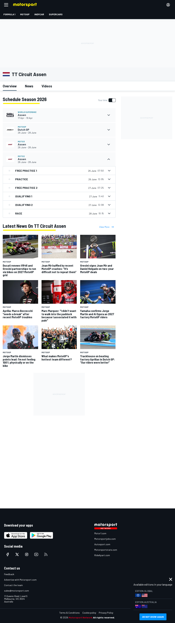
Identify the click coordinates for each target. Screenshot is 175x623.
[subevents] (108, 115)
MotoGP (22, 127)
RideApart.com (102, 555)
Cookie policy (89, 612)
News (29, 86)
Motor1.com (100, 533)
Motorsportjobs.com (105, 538)
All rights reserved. (104, 617)
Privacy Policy (106, 612)
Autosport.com (102, 544)
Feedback (9, 574)
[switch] (107, 100)
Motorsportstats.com (105, 549)
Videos (47, 86)
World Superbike (27, 112)
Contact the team (13, 585)
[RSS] (45, 554)
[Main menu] (6, 5)
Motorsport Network (80, 617)
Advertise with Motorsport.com (20, 579)
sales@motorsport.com (16, 590)
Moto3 (21, 141)
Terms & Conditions (69, 612)
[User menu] (168, 4)
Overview (10, 86)
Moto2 (21, 156)
